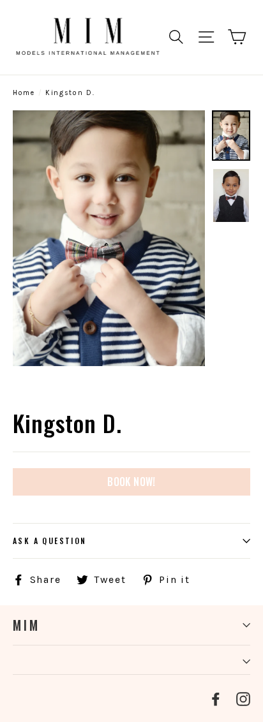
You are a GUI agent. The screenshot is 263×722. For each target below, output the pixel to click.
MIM (26, 625)
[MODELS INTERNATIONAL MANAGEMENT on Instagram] (243, 698)
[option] (109, 238)
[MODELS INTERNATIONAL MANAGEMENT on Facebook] (216, 698)
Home (24, 93)
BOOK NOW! (131, 481)
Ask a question (50, 540)
